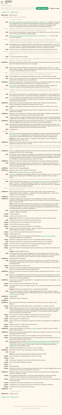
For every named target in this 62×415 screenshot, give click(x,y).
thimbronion (4, 15)
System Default (36, 408)
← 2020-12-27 (5, 12)
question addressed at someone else (40, 181)
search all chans (54, 8)
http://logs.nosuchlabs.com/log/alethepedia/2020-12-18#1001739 (27, 36)
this (19, 49)
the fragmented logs (26, 172)
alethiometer (15, 135)
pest (2, 2)
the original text (13, 294)
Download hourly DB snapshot (32, 406)
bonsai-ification (13, 85)
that (10, 57)
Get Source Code (44, 406)
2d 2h (2, 3)
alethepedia (8, 2)
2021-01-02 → (15, 12)
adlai (6, 22)
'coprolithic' (33, 328)
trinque (6, 214)
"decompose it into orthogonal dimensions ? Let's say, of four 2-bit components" (34, 343)
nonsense (49, 69)
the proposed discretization (48, 236)
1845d (6, 3)
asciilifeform (4, 62)
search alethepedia (42, 8)
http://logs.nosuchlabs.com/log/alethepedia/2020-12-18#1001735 (27, 22)
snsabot (6, 28)
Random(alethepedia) (19, 406)
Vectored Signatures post (42, 341)
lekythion (5, 17)
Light (27, 408)
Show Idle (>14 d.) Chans (6, 5)
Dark (30, 408)
